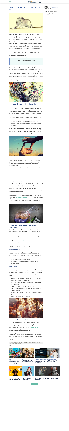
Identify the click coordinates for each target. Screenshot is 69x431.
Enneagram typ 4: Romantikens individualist (26, 380)
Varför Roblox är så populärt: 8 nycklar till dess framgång (14, 362)
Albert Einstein (27, 62)
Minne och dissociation (53, 378)
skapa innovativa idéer (26, 240)
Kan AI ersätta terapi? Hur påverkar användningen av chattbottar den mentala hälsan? (41, 363)
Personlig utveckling (26, 377)
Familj (23, 359)
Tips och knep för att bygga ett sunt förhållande (52, 362)
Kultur (10, 359)
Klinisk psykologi (50, 377)
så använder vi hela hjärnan (21, 197)
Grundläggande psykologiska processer (40, 360)
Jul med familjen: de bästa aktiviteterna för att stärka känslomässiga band (27, 362)
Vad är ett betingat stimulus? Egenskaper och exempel (14, 380)
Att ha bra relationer (34, 327)
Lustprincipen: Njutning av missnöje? (40, 379)
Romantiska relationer (51, 359)
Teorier (10, 377)
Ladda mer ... (34, 383)
